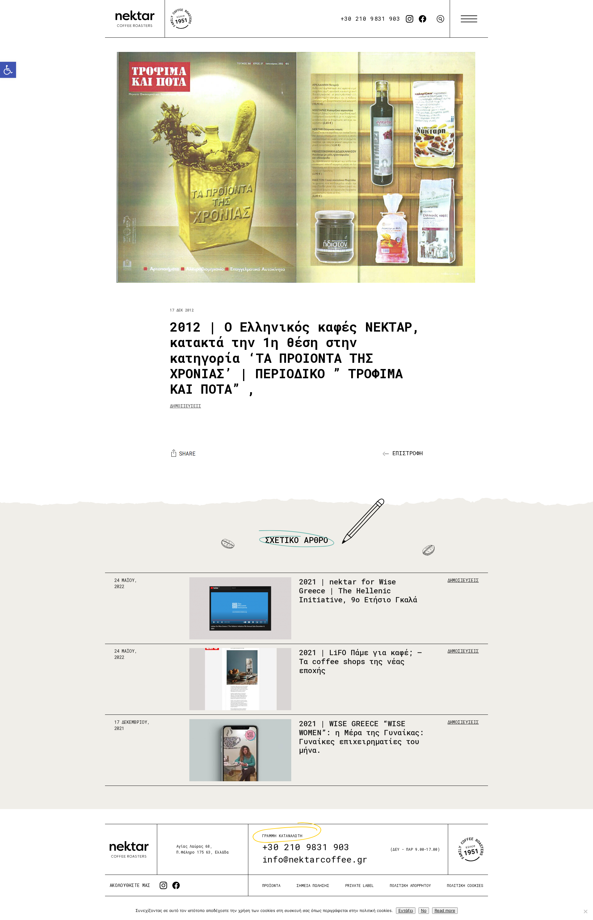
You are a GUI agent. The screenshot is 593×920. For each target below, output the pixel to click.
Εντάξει (405, 910)
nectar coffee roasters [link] (135, 19)
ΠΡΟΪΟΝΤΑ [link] (271, 885)
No (424, 910)
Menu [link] (469, 18)
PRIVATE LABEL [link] (359, 885)
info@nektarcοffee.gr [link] (315, 859)
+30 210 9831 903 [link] (370, 18)
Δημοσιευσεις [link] (185, 406)
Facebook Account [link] (422, 19)
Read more (445, 910)
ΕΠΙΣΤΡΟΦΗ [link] (406, 453)
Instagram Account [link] (409, 19)
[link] (8, 70)
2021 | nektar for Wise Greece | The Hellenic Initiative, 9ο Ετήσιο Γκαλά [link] (358, 590)
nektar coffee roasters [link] (129, 849)
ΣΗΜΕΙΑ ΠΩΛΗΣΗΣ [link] (312, 885)
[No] (585, 911)
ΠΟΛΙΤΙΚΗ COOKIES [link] (465, 885)
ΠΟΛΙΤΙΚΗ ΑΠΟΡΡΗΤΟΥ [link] (410, 885)
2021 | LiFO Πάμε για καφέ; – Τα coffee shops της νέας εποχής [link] (360, 661)
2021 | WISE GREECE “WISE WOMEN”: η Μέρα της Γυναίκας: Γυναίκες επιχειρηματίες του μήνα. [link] (361, 737)
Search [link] (440, 19)
